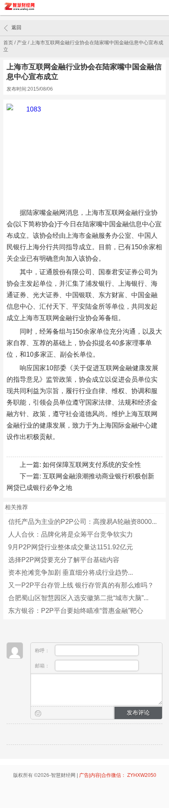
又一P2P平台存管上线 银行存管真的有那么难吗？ (81, 585)
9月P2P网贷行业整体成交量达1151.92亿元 (70, 547)
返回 (16, 27)
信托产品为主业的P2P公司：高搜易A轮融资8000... (82, 521)
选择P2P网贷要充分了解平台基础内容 (63, 559)
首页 (8, 43)
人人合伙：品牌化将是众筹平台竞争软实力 (70, 534)
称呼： (43, 650)
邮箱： (43, 666)
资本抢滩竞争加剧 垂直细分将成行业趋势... (70, 572)
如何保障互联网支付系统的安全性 (92, 464)
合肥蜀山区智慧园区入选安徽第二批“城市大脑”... (78, 597)
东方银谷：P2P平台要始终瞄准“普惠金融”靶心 (75, 610)
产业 (22, 43)
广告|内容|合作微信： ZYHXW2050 (117, 775)
